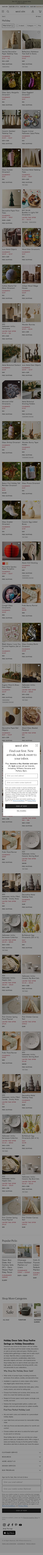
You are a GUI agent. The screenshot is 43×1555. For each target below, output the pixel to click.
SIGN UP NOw (21, 806)
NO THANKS (21, 811)
